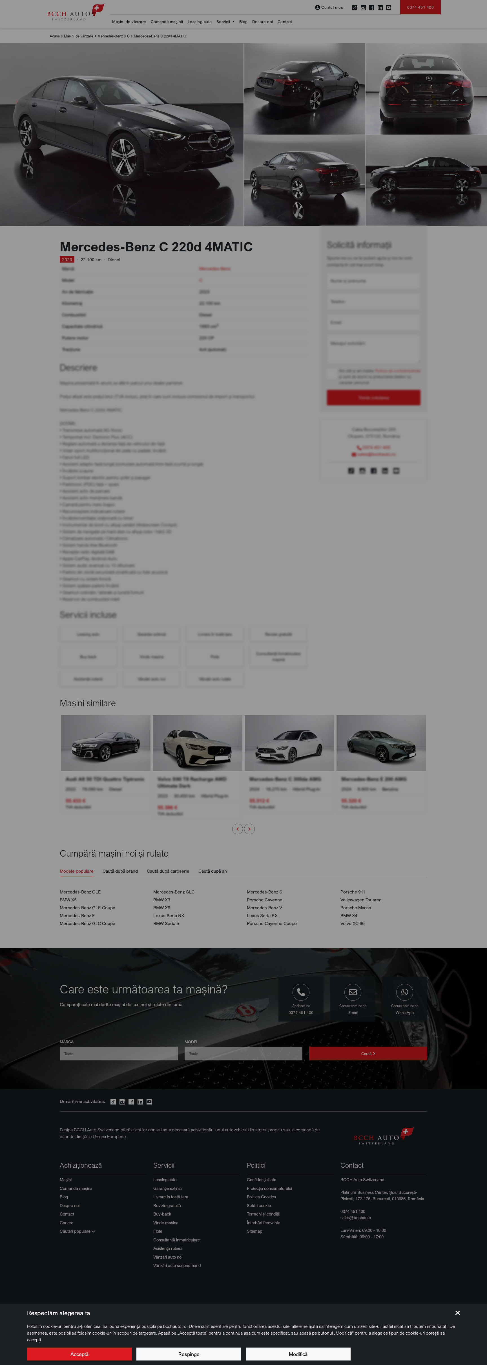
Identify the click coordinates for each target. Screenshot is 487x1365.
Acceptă (79, 1354)
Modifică (298, 1354)
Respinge (189, 1354)
